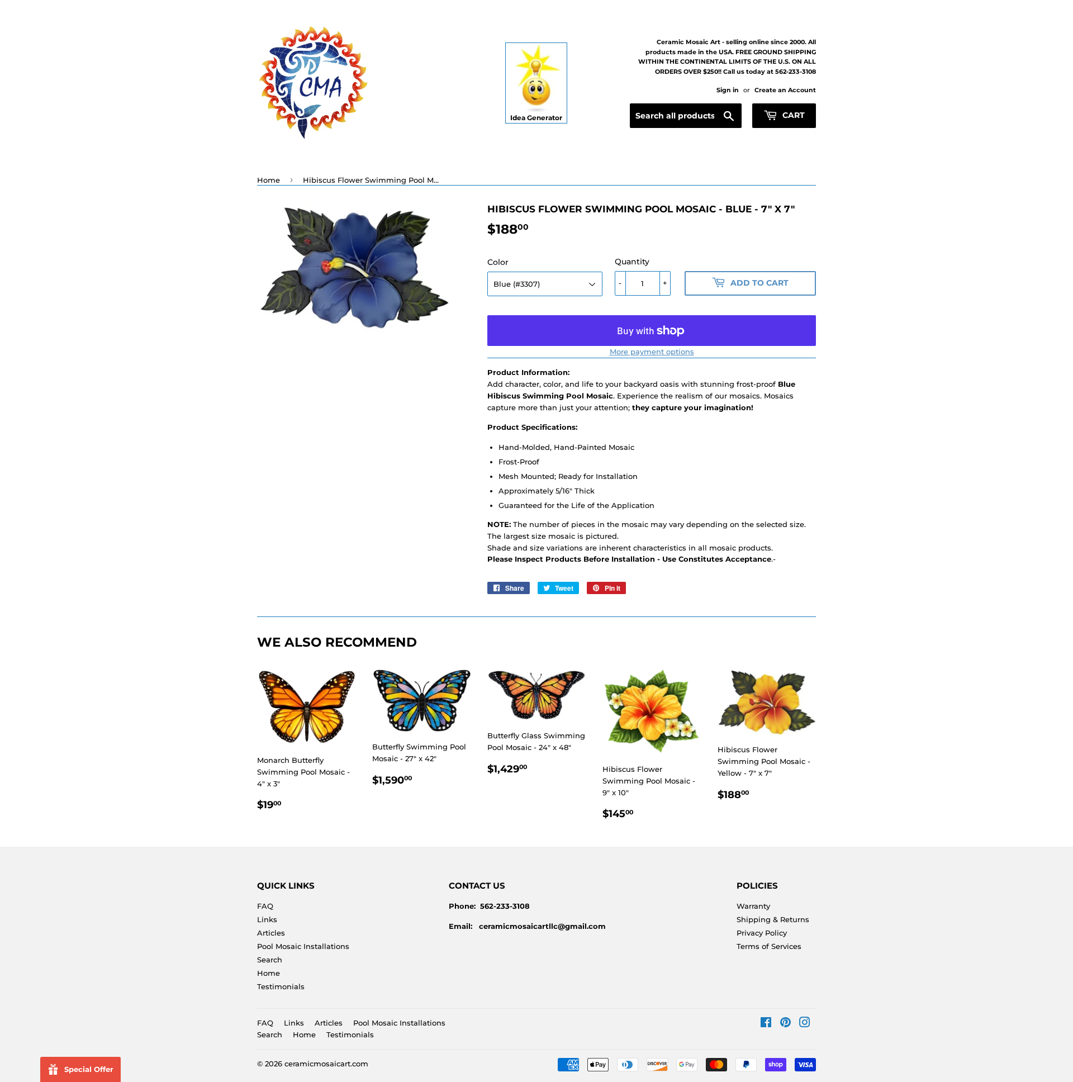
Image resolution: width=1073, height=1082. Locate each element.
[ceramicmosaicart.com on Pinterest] (785, 1023)
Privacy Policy (762, 932)
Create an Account (785, 90)
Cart (792, 115)
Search (269, 959)
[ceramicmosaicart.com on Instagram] (804, 1023)
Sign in (727, 90)
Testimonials (281, 986)
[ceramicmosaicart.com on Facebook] (766, 1023)
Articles (271, 932)
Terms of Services (769, 946)
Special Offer (88, 1069)
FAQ (265, 905)
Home (268, 179)
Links (267, 919)
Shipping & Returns (773, 919)
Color (498, 262)
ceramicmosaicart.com (326, 1063)
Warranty (753, 905)
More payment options (652, 351)
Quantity (632, 262)
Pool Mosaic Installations (303, 946)
